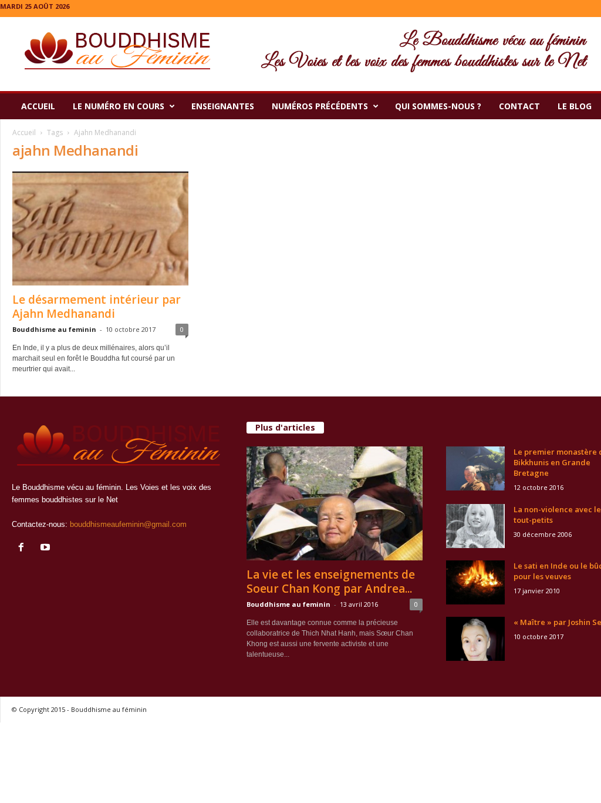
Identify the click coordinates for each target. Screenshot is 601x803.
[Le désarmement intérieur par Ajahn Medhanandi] (100, 228)
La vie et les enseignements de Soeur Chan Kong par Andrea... (331, 581)
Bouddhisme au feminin (54, 329)
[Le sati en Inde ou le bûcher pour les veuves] (475, 582)
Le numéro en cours (118, 106)
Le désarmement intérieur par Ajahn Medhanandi (96, 306)
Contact (519, 106)
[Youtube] (47, 548)
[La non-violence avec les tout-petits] (475, 526)
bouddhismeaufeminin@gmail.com (128, 524)
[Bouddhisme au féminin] (300, 54)
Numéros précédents (320, 106)
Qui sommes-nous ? (438, 106)
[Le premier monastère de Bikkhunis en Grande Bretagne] (475, 468)
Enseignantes (222, 106)
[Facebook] (24, 548)
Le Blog (575, 106)
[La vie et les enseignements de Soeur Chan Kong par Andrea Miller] (335, 503)
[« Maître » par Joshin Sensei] (475, 639)
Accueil (38, 106)
